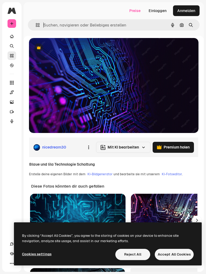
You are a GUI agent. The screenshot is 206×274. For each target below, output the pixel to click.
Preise (135, 10)
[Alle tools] (12, 82)
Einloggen (158, 10)
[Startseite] (12, 36)
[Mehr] (12, 263)
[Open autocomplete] (35, 25)
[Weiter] (197, 220)
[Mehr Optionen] (88, 147)
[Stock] (12, 55)
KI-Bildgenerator (100, 174)
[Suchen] (12, 46)
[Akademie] (12, 253)
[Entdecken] (12, 65)
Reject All (132, 254)
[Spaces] (12, 92)
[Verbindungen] (12, 244)
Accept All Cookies (174, 254)
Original (63, 48)
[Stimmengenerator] (12, 121)
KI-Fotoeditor (172, 174)
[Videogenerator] (12, 111)
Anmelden (186, 10)
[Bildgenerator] (12, 102)
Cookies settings (37, 254)
